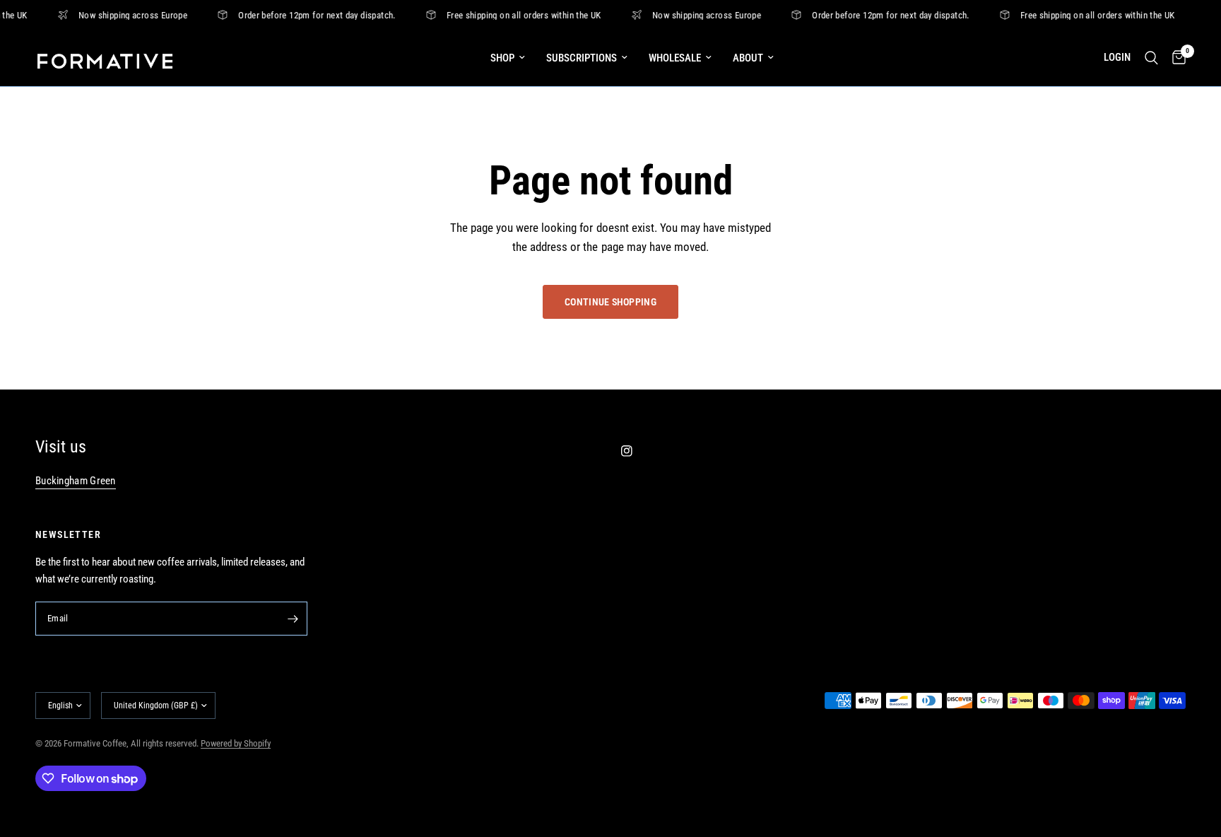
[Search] (1151, 58)
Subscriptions (581, 58)
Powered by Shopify (236, 743)
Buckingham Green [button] (75, 481)
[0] (1175, 58)
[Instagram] (636, 451)
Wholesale (675, 58)
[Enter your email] (293, 619)
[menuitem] (508, 58)
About (748, 58)
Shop (502, 58)
